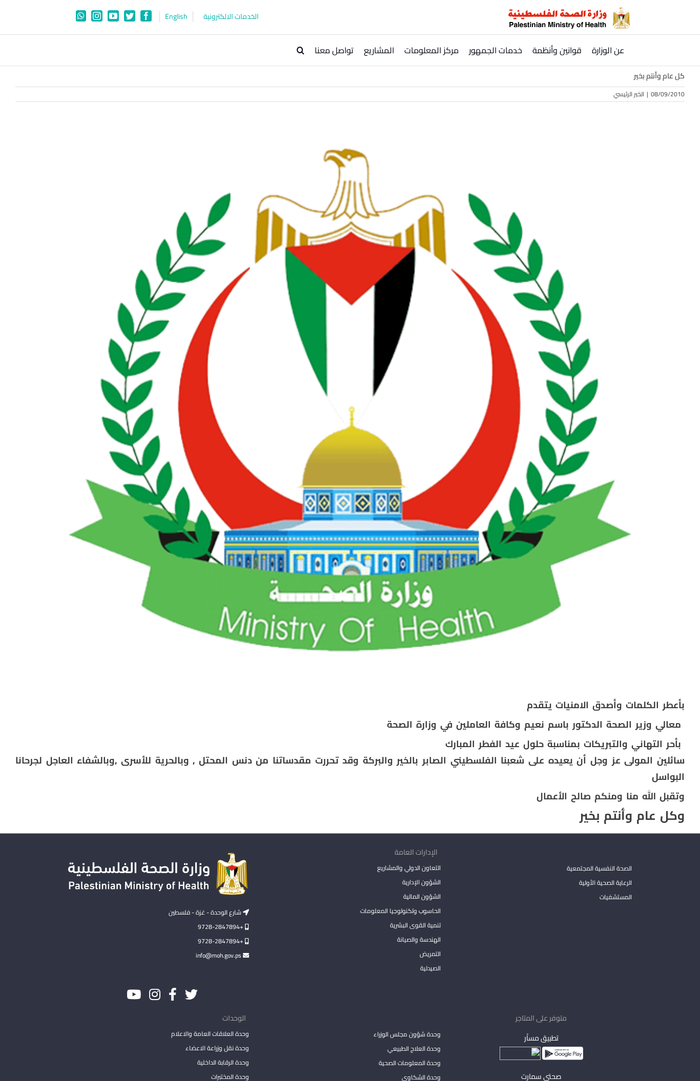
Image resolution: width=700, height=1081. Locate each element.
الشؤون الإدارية (421, 882)
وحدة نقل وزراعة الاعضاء (217, 1048)
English (176, 16)
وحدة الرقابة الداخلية (223, 1062)
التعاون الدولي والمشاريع (408, 868)
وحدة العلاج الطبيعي (413, 1048)
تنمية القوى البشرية (415, 925)
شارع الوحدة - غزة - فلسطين (206, 912)
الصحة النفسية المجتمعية (599, 869)
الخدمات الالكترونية (231, 16)
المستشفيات (616, 897)
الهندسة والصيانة (418, 939)
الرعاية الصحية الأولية (605, 882)
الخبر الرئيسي (628, 94)
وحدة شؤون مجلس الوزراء (407, 1035)
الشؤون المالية (421, 896)
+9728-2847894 (221, 926)
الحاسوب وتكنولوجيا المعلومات (400, 911)
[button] (300, 50)
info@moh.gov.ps (219, 955)
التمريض (430, 954)
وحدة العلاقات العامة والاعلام (210, 1034)
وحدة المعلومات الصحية (409, 1063)
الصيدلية (430, 968)
